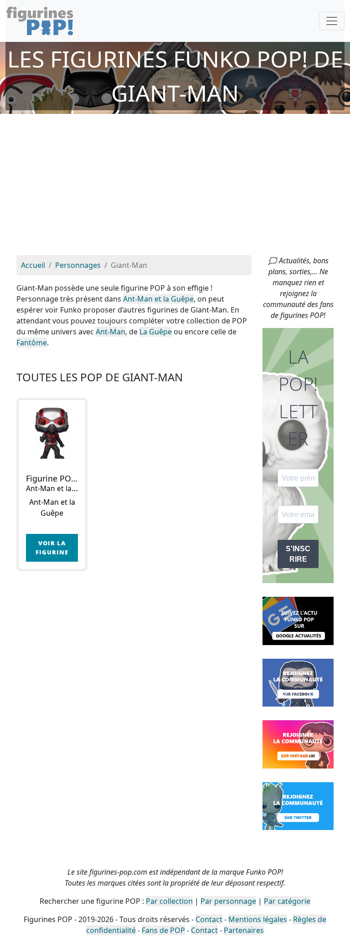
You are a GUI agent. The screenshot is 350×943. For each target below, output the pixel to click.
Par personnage (228, 901)
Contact (209, 919)
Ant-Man (110, 332)
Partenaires (244, 930)
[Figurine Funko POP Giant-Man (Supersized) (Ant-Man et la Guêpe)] (52, 433)
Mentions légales (257, 919)
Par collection (169, 901)
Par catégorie (287, 901)
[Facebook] (298, 682)
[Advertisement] (175, 187)
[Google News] (298, 620)
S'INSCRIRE (298, 554)
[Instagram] (298, 743)
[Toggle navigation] (332, 21)
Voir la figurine (52, 547)
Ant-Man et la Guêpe (158, 299)
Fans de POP (163, 930)
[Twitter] (298, 805)
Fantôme (31, 343)
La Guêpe (155, 332)
